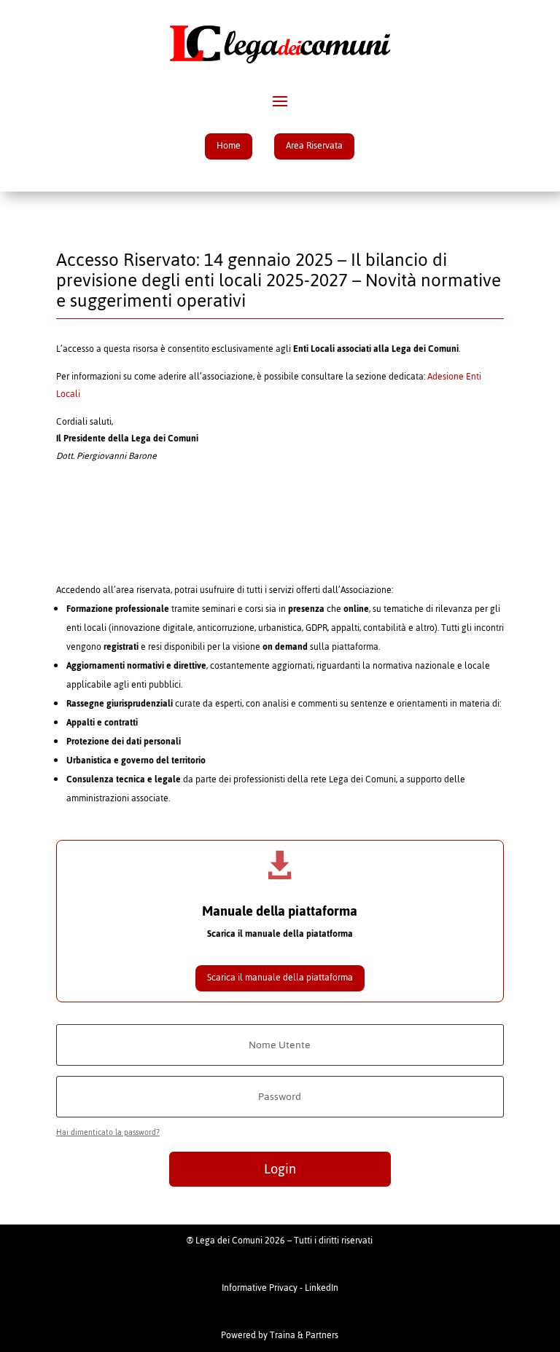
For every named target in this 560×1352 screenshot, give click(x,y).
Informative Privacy (260, 1288)
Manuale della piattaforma (279, 911)
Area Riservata (314, 145)
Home (229, 145)
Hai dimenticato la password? (108, 1132)
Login (280, 1169)
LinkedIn (321, 1288)
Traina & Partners (304, 1335)
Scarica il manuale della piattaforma (280, 977)
